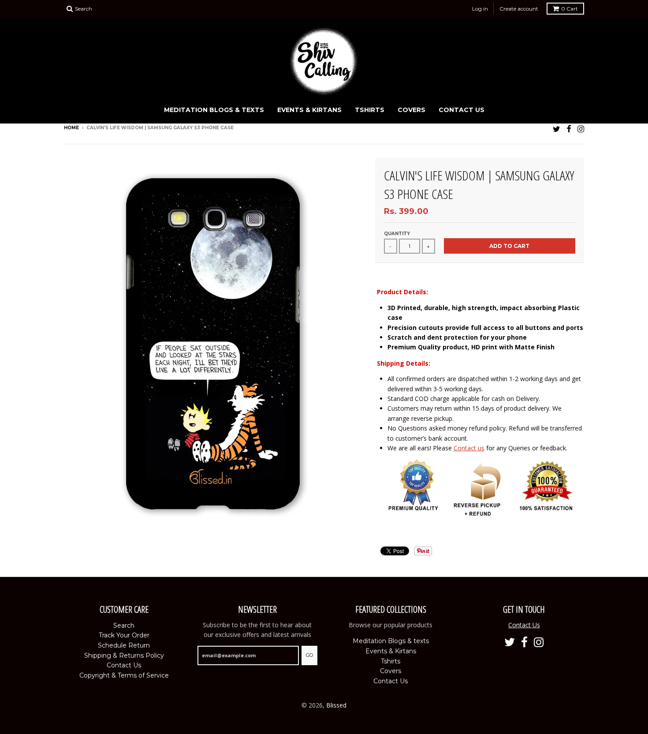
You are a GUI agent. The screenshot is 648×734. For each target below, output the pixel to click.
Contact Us (461, 110)
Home (71, 128)
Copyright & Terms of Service (124, 675)
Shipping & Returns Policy (124, 655)
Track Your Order (124, 635)
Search (123, 625)
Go (309, 655)
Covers (411, 110)
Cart (569, 8)
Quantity (397, 233)
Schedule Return (124, 645)
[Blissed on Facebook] (568, 128)
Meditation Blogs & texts (214, 110)
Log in (480, 8)
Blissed (336, 705)
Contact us (469, 448)
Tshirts (369, 110)
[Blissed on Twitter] (556, 128)
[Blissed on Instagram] (580, 128)
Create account (518, 8)
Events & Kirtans (309, 110)
